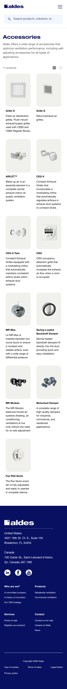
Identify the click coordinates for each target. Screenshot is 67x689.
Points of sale (10, 621)
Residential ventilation (45, 593)
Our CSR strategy (12, 603)
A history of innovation (15, 598)
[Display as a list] (54, 68)
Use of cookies (11, 667)
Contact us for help (44, 621)
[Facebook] (18, 573)
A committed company (15, 593)
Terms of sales (34, 667)
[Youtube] (29, 573)
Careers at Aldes (43, 626)
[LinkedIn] (7, 573)
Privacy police (11, 673)
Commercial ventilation (46, 598)
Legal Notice (57, 667)
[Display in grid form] (61, 68)
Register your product (14, 626)
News (37, 631)
